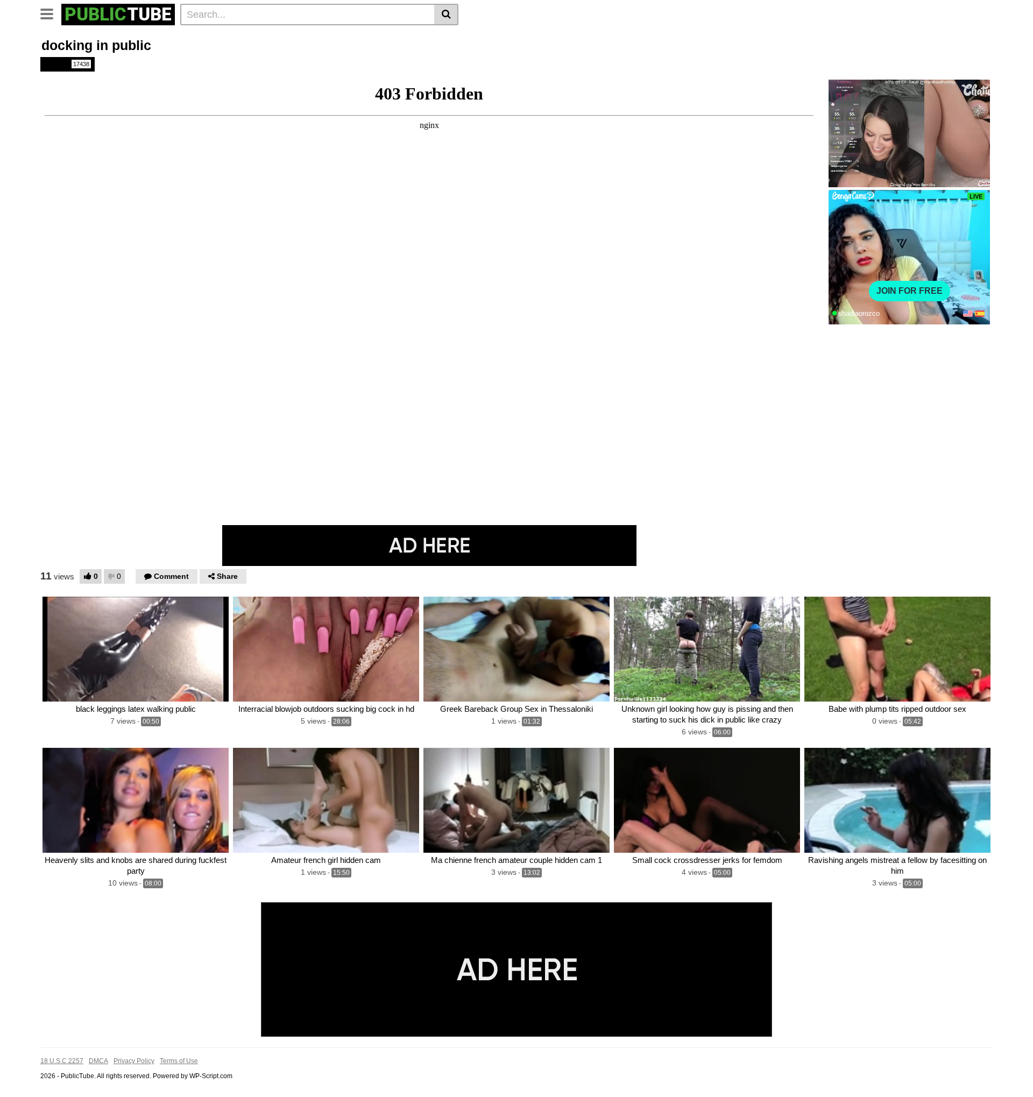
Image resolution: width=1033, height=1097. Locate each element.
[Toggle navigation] (50, 13)
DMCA (98, 1061)
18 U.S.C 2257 (61, 1061)
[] (446, 14)
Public (66, 64)
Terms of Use (179, 1061)
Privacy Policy (134, 1061)
